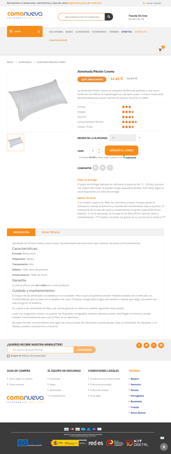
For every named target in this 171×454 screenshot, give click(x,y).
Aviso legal (95, 395)
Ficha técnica (51, 232)
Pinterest (110, 168)
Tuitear (103, 168)
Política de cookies (99, 390)
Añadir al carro (122, 150)
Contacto (140, 32)
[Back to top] (164, 447)
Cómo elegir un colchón (21, 378)
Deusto (135, 390)
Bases (69, 32)
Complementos (57, 395)
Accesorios (99, 32)
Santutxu (136, 384)
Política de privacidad (34, 355)
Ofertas (126, 32)
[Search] (109, 17)
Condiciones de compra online (105, 378)
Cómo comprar (16, 384)
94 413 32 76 (136, 19)
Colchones (56, 32)
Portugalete (137, 395)
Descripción (21, 232)
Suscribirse (84, 349)
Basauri (135, 378)
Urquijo (135, 407)
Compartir (95, 168)
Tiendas (114, 32)
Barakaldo (136, 401)
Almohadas (82, 32)
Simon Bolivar (138, 412)
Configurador (58, 40)
